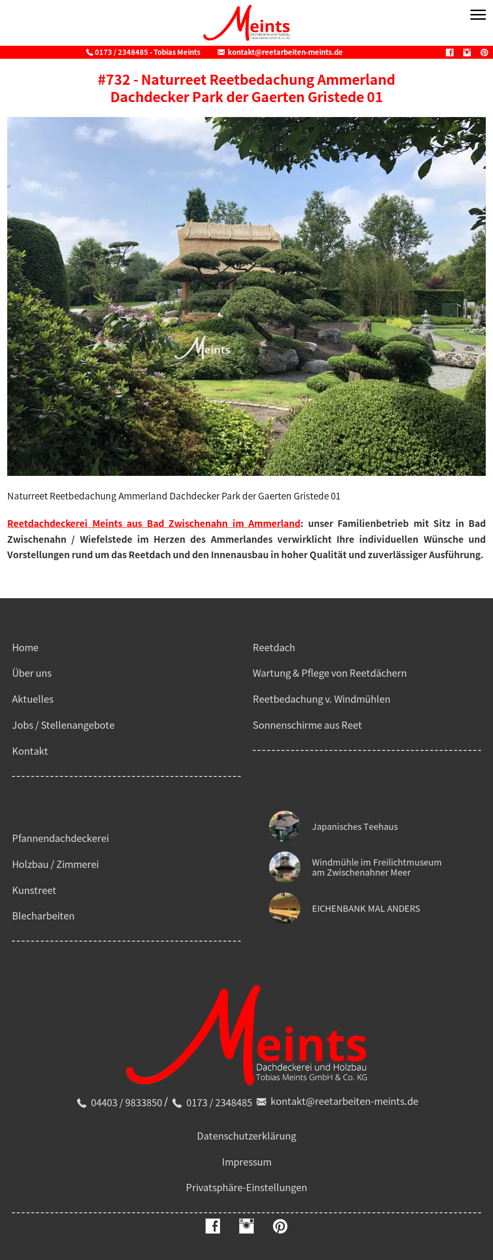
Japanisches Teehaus (355, 826)
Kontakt (30, 751)
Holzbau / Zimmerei (55, 864)
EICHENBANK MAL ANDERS (366, 908)
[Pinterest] (484, 52)
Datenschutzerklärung (246, 1135)
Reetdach (274, 647)
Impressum (247, 1161)
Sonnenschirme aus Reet (307, 725)
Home (25, 647)
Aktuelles (32, 699)
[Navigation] (478, 16)
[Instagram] (467, 52)
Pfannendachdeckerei (60, 838)
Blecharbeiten (43, 915)
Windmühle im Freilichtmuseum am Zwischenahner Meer (377, 867)
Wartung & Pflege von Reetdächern (330, 673)
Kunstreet (34, 890)
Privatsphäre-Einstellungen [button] (246, 1187)
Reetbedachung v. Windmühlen (321, 699)
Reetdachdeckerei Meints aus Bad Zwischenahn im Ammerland (153, 523)
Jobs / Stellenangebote (63, 725)
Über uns (32, 673)
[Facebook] (450, 52)
